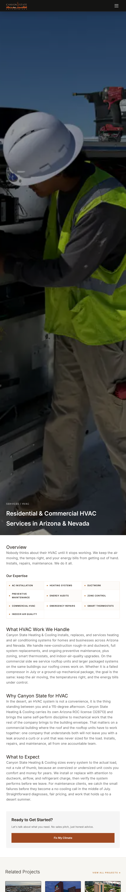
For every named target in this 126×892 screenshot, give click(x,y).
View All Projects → (107, 872)
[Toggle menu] (116, 6)
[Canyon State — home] (16, 6)
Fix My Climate (63, 837)
